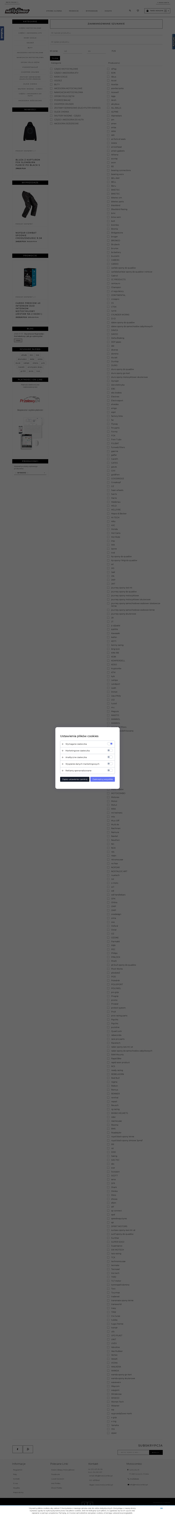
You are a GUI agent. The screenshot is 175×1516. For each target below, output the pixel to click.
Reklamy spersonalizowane (78, 771)
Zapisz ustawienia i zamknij (74, 779)
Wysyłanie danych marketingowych (82, 764)
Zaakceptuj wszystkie (102, 779)
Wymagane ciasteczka (76, 744)
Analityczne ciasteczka (76, 757)
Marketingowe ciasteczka (77, 751)
